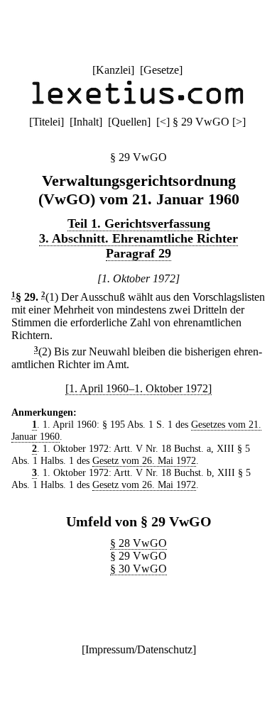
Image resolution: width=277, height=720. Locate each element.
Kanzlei (113, 70)
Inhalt (86, 122)
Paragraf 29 (138, 253)
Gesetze (161, 70)
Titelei (46, 122)
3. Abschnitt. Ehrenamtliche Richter (138, 238)
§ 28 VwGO (138, 543)
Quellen (129, 122)
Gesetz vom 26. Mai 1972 (144, 460)
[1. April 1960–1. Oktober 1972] (138, 388)
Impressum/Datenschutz (138, 649)
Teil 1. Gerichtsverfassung (138, 223)
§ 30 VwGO (138, 569)
